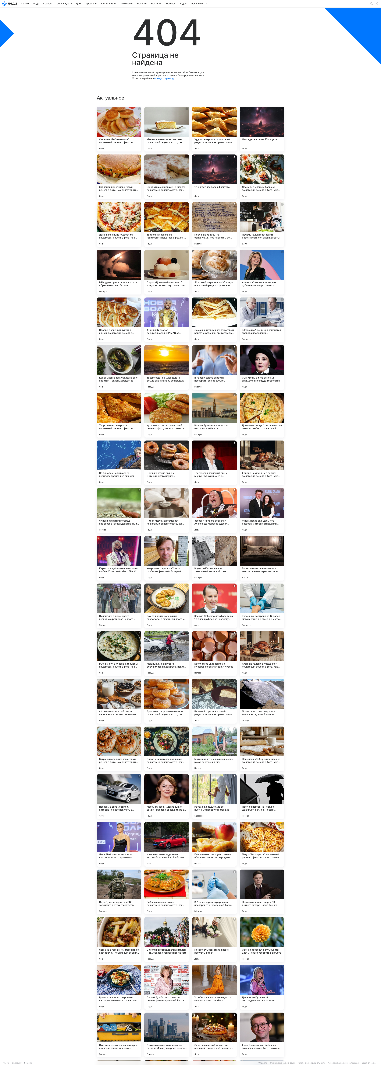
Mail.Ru (6, 1063)
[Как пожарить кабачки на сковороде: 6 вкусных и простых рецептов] (166, 606)
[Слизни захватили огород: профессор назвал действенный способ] (119, 510)
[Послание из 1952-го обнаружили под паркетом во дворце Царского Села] (214, 224)
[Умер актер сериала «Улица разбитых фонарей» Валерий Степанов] (166, 558)
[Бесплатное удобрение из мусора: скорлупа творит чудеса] (214, 653)
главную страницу (164, 78)
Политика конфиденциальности (311, 1063)
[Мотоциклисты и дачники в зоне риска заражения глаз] (214, 749)
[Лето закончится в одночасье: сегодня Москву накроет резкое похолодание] (166, 1035)
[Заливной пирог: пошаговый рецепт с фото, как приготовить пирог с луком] (119, 176)
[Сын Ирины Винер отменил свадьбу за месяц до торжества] (262, 367)
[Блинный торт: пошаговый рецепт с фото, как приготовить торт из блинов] (214, 701)
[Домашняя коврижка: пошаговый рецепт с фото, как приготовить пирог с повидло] (214, 319)
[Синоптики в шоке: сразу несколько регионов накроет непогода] (119, 606)
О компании (17, 1063)
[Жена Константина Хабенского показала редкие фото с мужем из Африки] (262, 1035)
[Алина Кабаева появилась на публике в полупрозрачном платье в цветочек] (262, 272)
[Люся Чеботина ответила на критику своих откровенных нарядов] (119, 844)
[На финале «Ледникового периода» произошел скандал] (119, 463)
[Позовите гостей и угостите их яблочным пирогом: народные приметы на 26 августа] (214, 844)
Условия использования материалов (343, 1063)
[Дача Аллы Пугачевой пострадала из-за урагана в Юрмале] (262, 987)
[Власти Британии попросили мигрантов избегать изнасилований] (214, 415)
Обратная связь (369, 1063)
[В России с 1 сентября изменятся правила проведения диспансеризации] (262, 319)
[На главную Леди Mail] (12, 3)
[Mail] (4, 3)
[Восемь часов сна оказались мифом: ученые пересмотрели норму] (262, 558)
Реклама (28, 1063)
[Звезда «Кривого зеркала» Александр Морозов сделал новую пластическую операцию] (214, 510)
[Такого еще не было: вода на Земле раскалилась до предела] (166, 367)
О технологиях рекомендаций (282, 1063)
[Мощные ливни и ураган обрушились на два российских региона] (166, 653)
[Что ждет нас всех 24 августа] (214, 176)
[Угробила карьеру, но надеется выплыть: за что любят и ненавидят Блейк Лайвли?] (214, 987)
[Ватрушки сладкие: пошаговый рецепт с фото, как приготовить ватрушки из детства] (119, 749)
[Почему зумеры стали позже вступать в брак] (214, 939)
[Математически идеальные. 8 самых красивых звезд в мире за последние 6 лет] (166, 796)
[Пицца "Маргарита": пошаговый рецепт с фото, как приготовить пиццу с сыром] (262, 844)
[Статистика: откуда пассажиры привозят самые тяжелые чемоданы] (119, 1035)
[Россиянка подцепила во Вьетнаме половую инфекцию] (214, 796)
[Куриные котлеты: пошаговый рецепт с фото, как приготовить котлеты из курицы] (166, 415)
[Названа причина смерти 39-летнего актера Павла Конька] (262, 892)
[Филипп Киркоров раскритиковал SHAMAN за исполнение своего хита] (166, 319)
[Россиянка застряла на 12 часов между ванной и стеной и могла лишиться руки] (262, 606)
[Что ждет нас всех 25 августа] (262, 129)
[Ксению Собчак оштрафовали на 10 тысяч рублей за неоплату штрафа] (214, 606)
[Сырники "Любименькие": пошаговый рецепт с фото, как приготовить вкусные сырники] (119, 129)
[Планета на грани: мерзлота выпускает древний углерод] (262, 701)
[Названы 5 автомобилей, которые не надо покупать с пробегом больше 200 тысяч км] (119, 796)
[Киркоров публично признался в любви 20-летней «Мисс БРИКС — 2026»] (119, 558)
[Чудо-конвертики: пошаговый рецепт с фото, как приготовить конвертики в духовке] (214, 129)
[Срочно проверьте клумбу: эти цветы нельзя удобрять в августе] (262, 939)
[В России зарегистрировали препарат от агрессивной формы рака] (214, 892)
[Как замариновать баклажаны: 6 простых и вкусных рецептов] (119, 367)
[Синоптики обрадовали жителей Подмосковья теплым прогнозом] (166, 939)
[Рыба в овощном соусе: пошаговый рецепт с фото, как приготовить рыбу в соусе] (166, 892)
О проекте (262, 1063)
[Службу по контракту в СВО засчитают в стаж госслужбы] (119, 892)
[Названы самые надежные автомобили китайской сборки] (166, 844)
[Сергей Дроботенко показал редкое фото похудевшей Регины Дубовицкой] (166, 987)
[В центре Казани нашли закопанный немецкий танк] (214, 558)
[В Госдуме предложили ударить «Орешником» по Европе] (119, 272)
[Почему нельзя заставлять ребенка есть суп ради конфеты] (262, 224)
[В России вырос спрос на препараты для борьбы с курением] (214, 367)
